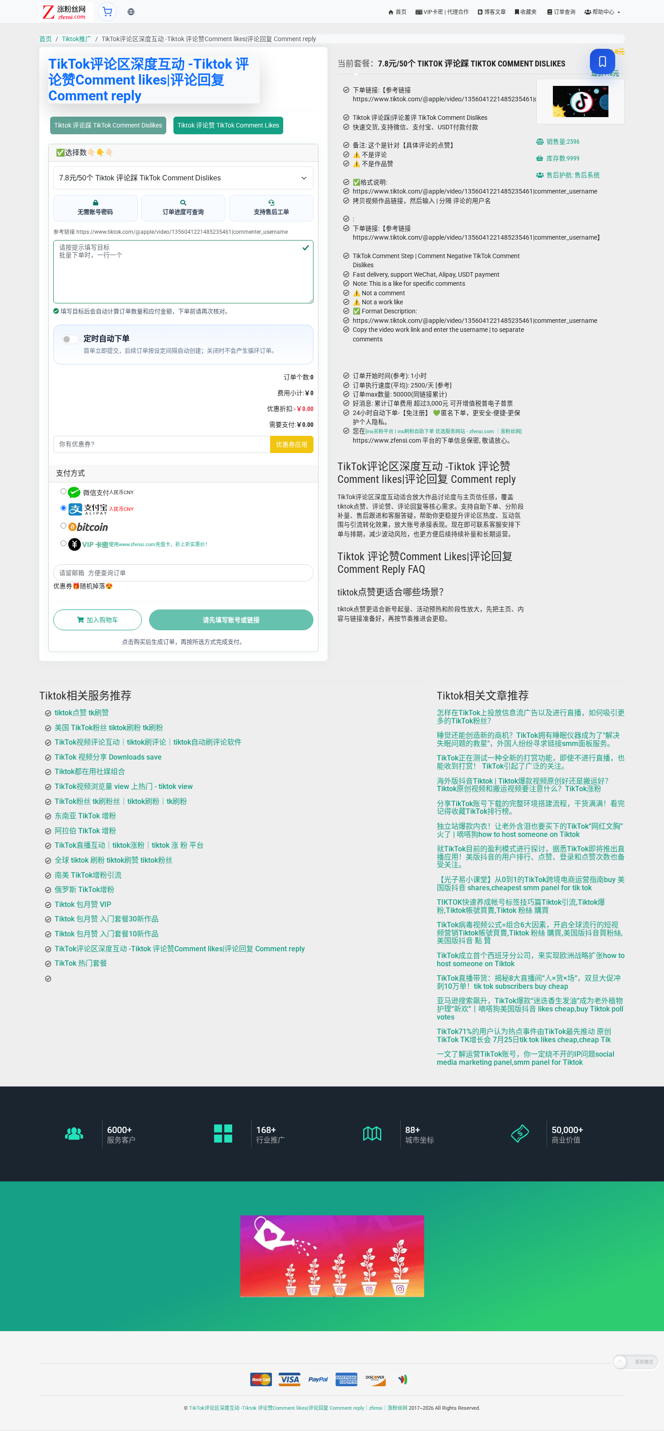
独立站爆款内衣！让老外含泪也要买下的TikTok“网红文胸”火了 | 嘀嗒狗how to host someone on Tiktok (530, 830)
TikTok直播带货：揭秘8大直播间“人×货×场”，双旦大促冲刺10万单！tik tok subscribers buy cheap (529, 982)
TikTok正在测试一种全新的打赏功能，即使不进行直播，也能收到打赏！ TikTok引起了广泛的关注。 (531, 762)
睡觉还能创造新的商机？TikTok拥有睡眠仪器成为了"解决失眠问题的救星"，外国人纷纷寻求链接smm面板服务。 (528, 739)
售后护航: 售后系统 (572, 175)
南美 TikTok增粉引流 (88, 874)
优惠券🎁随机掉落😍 (83, 586)
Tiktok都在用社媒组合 (90, 771)
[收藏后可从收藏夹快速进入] (602, 61)
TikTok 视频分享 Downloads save (108, 756)
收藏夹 (528, 12)
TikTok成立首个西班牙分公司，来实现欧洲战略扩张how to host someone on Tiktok (531, 959)
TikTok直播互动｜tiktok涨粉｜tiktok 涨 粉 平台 (129, 845)
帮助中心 (603, 12)
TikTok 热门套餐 (81, 963)
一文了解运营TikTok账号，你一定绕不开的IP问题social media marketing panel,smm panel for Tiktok (525, 1058)
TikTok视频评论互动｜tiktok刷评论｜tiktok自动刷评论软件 (148, 742)
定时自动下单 (107, 338)
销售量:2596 (562, 141)
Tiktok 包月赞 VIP (83, 904)
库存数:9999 (562, 158)
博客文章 (494, 12)
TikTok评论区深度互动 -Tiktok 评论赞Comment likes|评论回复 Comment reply (180, 948)
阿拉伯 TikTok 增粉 (85, 830)
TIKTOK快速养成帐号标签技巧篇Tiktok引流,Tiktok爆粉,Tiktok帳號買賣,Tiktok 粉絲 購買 (521, 906)
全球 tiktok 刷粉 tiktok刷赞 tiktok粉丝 (114, 859)
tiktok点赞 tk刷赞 (82, 712)
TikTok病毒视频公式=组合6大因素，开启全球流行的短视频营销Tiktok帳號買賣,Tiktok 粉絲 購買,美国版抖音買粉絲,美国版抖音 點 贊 (530, 933)
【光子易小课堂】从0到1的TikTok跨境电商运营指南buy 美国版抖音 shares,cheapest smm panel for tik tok (531, 883)
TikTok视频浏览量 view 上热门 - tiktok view (124, 786)
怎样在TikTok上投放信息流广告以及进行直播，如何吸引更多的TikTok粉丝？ (531, 716)
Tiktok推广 (77, 39)
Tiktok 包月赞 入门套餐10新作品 (107, 933)
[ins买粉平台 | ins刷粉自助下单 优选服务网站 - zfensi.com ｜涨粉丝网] (443, 432)
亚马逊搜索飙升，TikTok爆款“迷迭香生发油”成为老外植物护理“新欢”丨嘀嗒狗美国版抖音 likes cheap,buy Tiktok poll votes (530, 1009)
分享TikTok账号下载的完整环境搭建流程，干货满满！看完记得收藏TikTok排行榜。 (531, 807)
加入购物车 (101, 619)
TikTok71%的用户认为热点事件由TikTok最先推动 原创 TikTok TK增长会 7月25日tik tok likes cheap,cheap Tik (524, 1035)
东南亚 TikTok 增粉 (85, 816)
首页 (400, 12)
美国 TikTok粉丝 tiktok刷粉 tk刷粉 (109, 727)
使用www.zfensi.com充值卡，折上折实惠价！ (159, 545)
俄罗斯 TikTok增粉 (84, 889)
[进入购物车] (107, 11)
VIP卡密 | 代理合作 (445, 12)
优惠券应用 (292, 444)
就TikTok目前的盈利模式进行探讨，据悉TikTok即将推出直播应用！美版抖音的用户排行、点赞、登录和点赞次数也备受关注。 (531, 857)
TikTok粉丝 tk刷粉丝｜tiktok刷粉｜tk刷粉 (121, 801)
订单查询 (563, 12)
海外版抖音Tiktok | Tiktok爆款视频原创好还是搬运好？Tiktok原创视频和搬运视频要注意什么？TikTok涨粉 (524, 784)
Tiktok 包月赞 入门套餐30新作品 (107, 919)
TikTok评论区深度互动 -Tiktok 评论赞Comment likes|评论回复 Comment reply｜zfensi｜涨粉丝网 (298, 1408)
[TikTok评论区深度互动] (66, 12)
